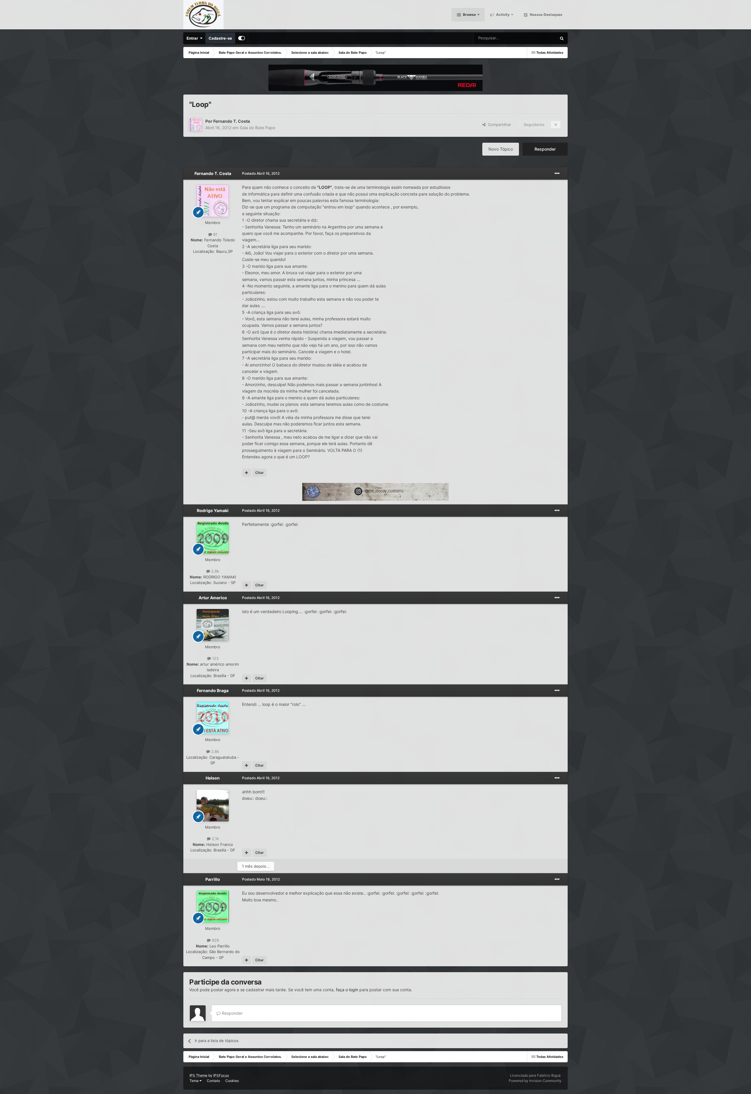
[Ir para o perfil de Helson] (213, 805)
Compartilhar (498, 124)
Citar (259, 472)
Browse (469, 14)
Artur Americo (213, 597)
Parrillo (212, 879)
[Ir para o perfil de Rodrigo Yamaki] (213, 538)
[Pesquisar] (561, 38)
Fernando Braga (213, 690)
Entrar (193, 38)
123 (215, 658)
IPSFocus (221, 1075)
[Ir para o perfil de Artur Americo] (213, 625)
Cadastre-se (220, 38)
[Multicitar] (246, 473)
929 (215, 940)
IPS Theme (198, 1075)
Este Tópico (538, 38)
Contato (213, 1080)
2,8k (214, 571)
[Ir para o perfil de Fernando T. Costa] (195, 124)
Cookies (232, 1080)
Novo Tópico (500, 149)
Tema (194, 1080)
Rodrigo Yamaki (213, 510)
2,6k (214, 751)
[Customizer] (241, 38)
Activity (502, 14)
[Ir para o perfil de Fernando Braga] (213, 718)
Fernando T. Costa (231, 121)
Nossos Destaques (545, 14)
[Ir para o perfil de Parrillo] (213, 907)
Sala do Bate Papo (257, 127)
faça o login (347, 989)
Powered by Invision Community (535, 1080)
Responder (545, 149)
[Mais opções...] (557, 173)
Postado (261, 173)
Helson (213, 777)
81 (214, 234)
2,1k (215, 838)
